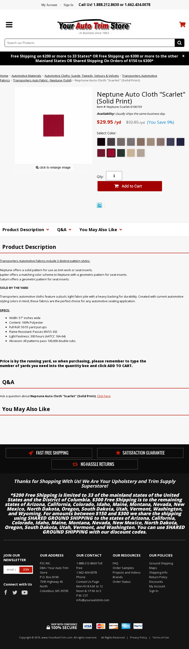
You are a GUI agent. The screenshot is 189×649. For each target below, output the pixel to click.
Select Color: (106, 133)
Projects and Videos (127, 572)
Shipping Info (158, 572)
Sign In (68, 5)
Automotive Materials (26, 76)
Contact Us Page (87, 582)
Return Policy (158, 577)
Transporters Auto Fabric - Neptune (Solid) (42, 80)
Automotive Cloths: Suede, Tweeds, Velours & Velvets (81, 76)
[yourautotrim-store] (94, 26)
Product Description (23, 229)
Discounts (156, 582)
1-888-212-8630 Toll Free (89, 565)
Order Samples (123, 568)
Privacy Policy (138, 637)
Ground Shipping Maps (161, 565)
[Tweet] (99, 207)
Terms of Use (160, 637)
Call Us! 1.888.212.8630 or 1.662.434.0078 (114, 4)
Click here (104, 396)
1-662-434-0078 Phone (86, 574)
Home (4, 76)
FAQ (115, 563)
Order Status (122, 582)
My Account (49, 5)
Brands (118, 577)
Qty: (100, 176)
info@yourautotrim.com (91, 600)
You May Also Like (99, 229)
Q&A (62, 229)
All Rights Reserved (113, 637)
